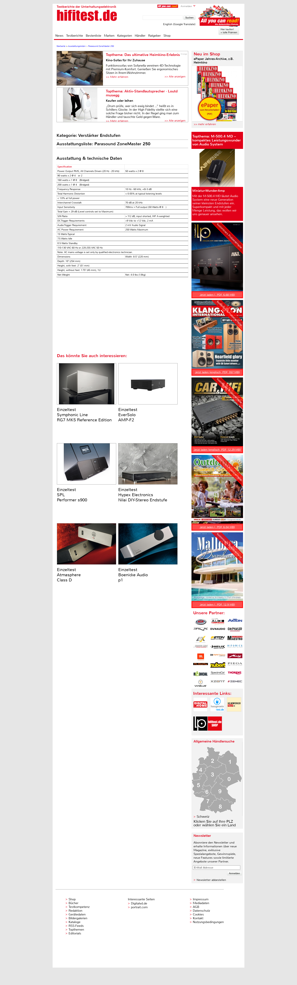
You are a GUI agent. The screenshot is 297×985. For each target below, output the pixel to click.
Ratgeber (154, 36)
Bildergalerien (78, 918)
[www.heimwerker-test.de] (234, 714)
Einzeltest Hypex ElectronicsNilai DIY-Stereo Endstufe (142, 495)
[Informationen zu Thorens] (235, 674)
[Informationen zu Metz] (235, 657)
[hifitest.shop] (215, 733)
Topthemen (76, 930)
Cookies (198, 914)
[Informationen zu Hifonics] (235, 648)
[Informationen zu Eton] (217, 639)
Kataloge (74, 922)
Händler (140, 36)
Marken (109, 36)
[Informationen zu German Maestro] (235, 639)
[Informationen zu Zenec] (235, 683)
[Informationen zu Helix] (217, 648)
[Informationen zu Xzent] (217, 683)
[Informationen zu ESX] (200, 639)
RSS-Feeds (76, 926)
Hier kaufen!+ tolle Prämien (229, 31)
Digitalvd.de (139, 903)
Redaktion (75, 911)
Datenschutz (201, 911)
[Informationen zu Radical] (200, 674)
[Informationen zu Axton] (235, 621)
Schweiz (203, 816)
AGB (196, 907)
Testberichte (74, 36)
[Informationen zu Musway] (200, 665)
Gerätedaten (77, 914)
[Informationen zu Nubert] (217, 665)
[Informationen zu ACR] (200, 621)
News (59, 36)
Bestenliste (93, 36)
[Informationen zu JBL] (200, 657)
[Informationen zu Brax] (200, 630)
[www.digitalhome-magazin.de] (200, 714)
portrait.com (139, 907)
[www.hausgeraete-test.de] (217, 714)
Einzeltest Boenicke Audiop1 (133, 575)
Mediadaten (201, 903)
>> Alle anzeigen (174, 76)
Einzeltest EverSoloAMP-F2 (127, 415)
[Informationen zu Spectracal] (217, 674)
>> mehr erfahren (205, 124)
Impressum (200, 899)
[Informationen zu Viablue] (200, 683)
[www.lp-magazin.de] (200, 733)
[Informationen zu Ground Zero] (200, 648)
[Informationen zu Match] (217, 657)
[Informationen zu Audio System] (217, 621)
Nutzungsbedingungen (208, 922)
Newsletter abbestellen (211, 880)
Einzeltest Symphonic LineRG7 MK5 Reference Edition (84, 415)
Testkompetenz (79, 907)
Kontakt (198, 918)
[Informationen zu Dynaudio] (217, 630)
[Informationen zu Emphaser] (235, 630)
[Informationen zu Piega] (235, 665)
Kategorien (124, 36)
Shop (166, 36)
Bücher (73, 903)
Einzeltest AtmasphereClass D (69, 575)
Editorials (75, 933)
